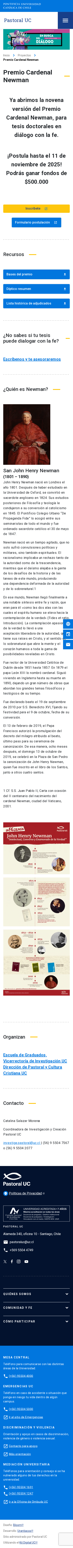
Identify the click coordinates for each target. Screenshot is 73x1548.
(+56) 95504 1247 (21, 1493)
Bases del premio (36, 274)
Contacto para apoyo (23, 1445)
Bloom (17, 1525)
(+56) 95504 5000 (21, 1409)
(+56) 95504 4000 (21, 1375)
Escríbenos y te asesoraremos (32, 359)
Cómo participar (19, 1321)
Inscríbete (37, 208)
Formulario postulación (36, 222)
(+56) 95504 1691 (21, 1487)
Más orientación (20, 1454)
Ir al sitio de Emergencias (26, 1417)
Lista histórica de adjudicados (36, 303)
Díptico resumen (36, 289)
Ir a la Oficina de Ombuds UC (28, 1501)
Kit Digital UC (27, 1542)
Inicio (6, 55)
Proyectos (24, 55)
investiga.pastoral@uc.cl (22, 1143)
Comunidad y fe (17, 1307)
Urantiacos (24, 1530)
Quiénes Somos (17, 1294)
